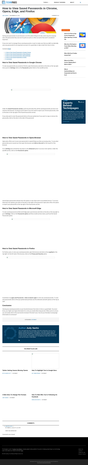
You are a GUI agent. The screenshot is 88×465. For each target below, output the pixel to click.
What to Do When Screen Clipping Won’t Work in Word (70, 62)
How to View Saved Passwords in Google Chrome (18, 52)
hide (9, 49)
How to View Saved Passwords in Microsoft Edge (17, 55)
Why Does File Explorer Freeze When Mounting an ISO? (70, 46)
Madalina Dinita (36, 399)
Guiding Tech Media (17, 449)
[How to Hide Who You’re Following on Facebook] (45, 385)
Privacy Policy (82, 454)
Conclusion (8, 59)
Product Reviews (59, 2)
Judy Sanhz (5, 15)
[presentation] (82, 35)
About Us (80, 449)
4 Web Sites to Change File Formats (14, 394)
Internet (34, 319)
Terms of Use (81, 452)
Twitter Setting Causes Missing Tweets (15, 370)
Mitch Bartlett (6, 373)
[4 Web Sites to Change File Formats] (16, 385)
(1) (58, 15)
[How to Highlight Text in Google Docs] (45, 361)
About (72, 2)
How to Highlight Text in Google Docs (44, 370)
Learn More (66, 121)
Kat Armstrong (36, 373)
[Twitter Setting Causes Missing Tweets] (16, 361)
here (22, 450)
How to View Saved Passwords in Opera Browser (17, 54)
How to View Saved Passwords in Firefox (15, 57)
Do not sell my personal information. (44, 462)
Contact (80, 450)
